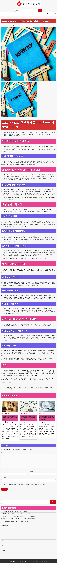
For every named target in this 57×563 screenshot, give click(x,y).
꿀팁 (2, 538)
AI (1, 553)
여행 (2, 543)
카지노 (2, 535)
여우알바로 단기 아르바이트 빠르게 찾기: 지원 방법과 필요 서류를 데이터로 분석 (18, 516)
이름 (2, 471)
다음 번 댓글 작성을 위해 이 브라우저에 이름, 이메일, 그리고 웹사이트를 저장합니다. (24, 484)
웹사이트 (3, 478)
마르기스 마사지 (23, 561)
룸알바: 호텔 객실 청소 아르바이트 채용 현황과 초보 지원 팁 (14, 511)
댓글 (2, 452)
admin (15, 25)
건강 (2, 528)
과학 (2, 545)
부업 (2, 540)
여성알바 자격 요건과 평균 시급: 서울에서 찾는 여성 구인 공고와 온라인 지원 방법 (18, 518)
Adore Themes (43, 561)
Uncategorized (9, 382)
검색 (2, 499)
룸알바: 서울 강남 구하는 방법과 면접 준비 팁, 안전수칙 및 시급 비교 (15, 521)
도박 (2, 533)
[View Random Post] (44, 14)
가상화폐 (3, 550)
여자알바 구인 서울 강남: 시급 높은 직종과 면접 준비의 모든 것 (10, 417)
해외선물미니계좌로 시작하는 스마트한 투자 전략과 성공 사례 (28, 417)
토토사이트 (11, 134)
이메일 (32, 471)
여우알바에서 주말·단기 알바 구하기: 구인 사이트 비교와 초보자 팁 (15, 513)
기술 (2, 548)
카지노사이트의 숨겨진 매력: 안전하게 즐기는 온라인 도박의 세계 (46, 417)
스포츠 (2, 530)
